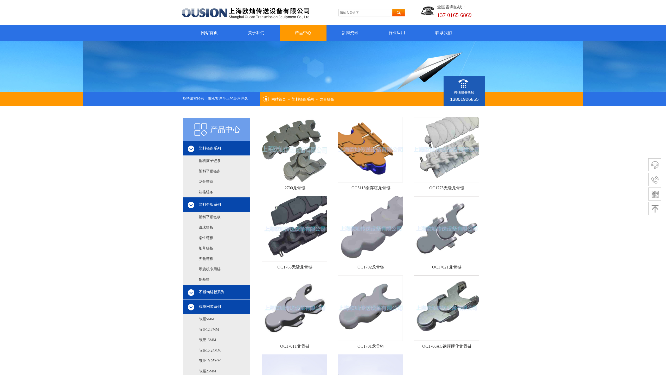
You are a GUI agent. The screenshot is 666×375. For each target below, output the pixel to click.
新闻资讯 (350, 32)
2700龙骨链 (295, 188)
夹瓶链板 (206, 259)
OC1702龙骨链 (370, 267)
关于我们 (256, 32)
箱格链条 (206, 192)
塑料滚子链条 (210, 161)
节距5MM (206, 319)
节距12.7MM (209, 330)
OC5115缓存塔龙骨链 (370, 188)
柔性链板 (206, 238)
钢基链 (204, 280)
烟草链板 (206, 248)
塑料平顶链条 (210, 171)
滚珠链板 (206, 227)
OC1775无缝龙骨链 (446, 188)
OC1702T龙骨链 (447, 267)
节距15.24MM (210, 350)
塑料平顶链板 (210, 217)
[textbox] (365, 12)
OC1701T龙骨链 (295, 346)
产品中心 (303, 32)
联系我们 (443, 32)
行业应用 (396, 32)
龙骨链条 (327, 99)
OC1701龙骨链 (370, 346)
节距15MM (207, 340)
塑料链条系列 (303, 99)
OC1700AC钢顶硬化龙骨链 (447, 346)
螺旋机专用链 (210, 269)
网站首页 (209, 32)
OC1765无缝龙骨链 (294, 267)
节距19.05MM (210, 361)
